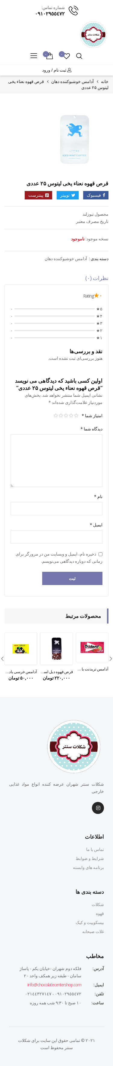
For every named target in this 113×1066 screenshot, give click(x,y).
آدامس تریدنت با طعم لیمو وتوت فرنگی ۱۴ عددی (92, 669)
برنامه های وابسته (88, 867)
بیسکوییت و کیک (90, 922)
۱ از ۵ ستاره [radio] (76, 415)
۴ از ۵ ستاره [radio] (60, 415)
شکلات (98, 904)
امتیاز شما (92, 415)
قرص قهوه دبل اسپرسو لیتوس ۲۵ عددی (56, 671)
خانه (104, 81)
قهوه (100, 913)
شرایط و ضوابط (90, 858)
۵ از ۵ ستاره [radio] (55, 415)
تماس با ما (95, 849)
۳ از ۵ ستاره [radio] (65, 415)
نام (98, 496)
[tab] (56, 279)
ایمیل (96, 525)
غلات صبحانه (93, 931)
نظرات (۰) (96, 278)
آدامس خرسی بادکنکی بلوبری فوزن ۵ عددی (21, 671)
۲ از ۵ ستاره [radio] (71, 415)
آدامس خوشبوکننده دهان (72, 81)
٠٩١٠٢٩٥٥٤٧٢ (50, 13)
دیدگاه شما (91, 429)
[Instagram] (98, 808)
